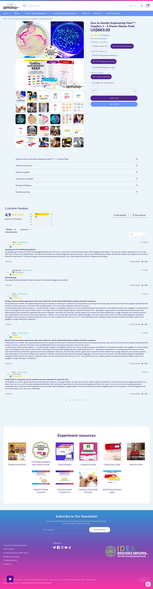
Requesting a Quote (11, 556)
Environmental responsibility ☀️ (12, 580)
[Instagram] (62, 547)
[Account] (141, 6)
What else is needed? (24, 179)
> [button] (87, 400)
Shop (17, 13)
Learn (6, 13)
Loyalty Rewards (113, 13)
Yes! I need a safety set (101, 77)
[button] (143, 262)
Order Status (8, 549)
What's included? (23, 172)
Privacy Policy (54, 580)
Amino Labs (35, 583)
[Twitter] (54, 547)
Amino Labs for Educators (36, 13)
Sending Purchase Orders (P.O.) (15, 553)
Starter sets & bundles (100, 38)
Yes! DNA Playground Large (103, 67)
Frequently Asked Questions (15, 545)
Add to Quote (114, 104)
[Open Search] (24, 5)
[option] (50, 56)
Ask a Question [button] (121, 215)
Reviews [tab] (9, 229)
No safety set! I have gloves (103, 83)
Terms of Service (64, 580)
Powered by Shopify (45, 583)
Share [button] (10, 262)
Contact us (97, 13)
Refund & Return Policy (78, 580)
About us (85, 13)
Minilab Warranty (92, 580)
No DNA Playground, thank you (104, 55)
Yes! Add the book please (122, 46)
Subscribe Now (100, 529)
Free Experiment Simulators (64, 13)
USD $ (131, 6)
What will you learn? (24, 165)
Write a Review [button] (140, 215)
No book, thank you (100, 46)
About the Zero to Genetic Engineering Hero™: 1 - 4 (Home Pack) (42, 159)
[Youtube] (66, 547)
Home (5, 19)
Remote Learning (23, 192)
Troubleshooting (10, 560)
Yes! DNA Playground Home (103, 61)
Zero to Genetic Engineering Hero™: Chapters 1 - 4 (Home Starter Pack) (31, 19)
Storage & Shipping (23, 185)
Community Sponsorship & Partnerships (36, 580)
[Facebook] (58, 547)
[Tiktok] (69, 547)
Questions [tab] (24, 229)
